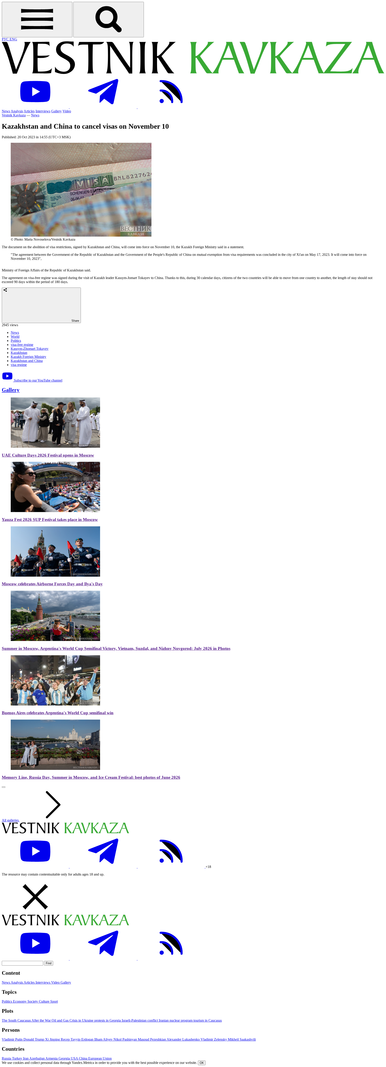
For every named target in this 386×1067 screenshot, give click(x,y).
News (6, 111)
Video (67, 111)
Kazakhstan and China (27, 361)
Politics (16, 340)
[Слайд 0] (3, 787)
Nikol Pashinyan (125, 1039)
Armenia (52, 1058)
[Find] (108, 19)
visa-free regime (22, 345)
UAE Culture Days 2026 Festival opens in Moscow (48, 455)
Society (33, 1001)
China (83, 1058)
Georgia (65, 1058)
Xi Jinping (53, 1039)
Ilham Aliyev (103, 1039)
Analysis (17, 111)
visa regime (19, 365)
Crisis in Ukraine (81, 1020)
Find (48, 963)
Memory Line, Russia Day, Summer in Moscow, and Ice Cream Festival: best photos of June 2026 (91, 777)
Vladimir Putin (12, 1039)
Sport (54, 1001)
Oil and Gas (60, 1020)
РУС (6, 39)
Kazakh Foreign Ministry (28, 357)
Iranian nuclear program (176, 1020)
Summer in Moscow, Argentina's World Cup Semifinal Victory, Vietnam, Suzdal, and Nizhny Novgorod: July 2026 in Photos (116, 648)
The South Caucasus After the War (27, 1020)
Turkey (17, 1058)
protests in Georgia (108, 1020)
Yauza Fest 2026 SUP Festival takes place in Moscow (50, 519)
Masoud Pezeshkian (152, 1039)
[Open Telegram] (104, 107)
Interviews (43, 111)
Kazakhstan (19, 353)
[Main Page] (193, 73)
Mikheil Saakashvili (242, 1039)
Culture (44, 1001)
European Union (100, 1058)
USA (75, 1058)
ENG (13, 39)
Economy (20, 1001)
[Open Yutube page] (36, 107)
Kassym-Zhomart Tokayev (29, 349)
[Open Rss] (171, 107)
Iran (26, 1058)
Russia (7, 1058)
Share (75, 320)
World (15, 336)
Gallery (56, 111)
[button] (193, 897)
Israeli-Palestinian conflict (140, 1020)
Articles (29, 111)
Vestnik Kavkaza (14, 115)
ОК (202, 1063)
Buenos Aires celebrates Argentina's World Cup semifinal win (57, 712)
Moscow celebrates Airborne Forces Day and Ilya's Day (52, 584)
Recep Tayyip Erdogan (77, 1039)
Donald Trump (34, 1039)
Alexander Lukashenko (184, 1039)
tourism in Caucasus (207, 1020)
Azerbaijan (37, 1058)
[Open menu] (37, 19)
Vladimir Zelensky (214, 1039)
